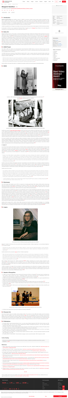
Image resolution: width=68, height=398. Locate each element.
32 (13, 186)
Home (2, 4)
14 (43, 96)
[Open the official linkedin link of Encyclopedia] (14, 389)
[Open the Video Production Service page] (63, 387)
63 (47, 318)
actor (25, 315)
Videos (28, 1)
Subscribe (5, 388)
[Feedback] (63, 389)
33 (14, 186)
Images (32, 1)
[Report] (13, 10)
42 (43, 204)
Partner (43, 388)
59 (10, 283)
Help (43, 386)
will (12, 196)
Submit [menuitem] (64, 1)
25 (17, 258)
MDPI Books (60, 383)
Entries (24, 1)
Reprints (41, 1)
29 (47, 178)
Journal (36, 1)
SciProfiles (59, 387)
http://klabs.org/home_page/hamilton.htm (39, 350)
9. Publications (55, 60)
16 (25, 131)
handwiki (20, 98)
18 (48, 132)
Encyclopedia (60, 388)
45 (23, 260)
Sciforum (59, 382)
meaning (16, 150)
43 (44, 204)
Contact (43, 387)
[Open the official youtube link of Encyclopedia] (16, 389)
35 (36, 186)
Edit (16, 6)
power (27, 149)
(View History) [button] (60, 44)
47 (25, 260)
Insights (45, 1)
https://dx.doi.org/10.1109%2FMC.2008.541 (19, 353)
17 (48, 131)
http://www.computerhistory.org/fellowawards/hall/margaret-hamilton (34, 349)
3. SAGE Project (55, 53)
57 (44, 281)
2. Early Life (54, 52)
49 (9, 264)
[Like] (4, 10)
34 (35, 186)
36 (16, 190)
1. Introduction (55, 51)
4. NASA (54, 54)
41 (42, 204)
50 (12, 267)
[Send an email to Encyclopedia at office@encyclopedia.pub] (10, 389)
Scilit (58, 386)
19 (26, 133)
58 (9, 283)
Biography (9, 4)
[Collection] (2, 10)
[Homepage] (3, 1)
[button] (9, 10)
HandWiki (59, 43)
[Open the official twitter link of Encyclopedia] (12, 389)
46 (24, 260)
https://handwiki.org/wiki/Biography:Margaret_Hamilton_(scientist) (22, 8)
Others (57, 40)
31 (12, 186)
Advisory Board (44, 383)
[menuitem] (60, 1)
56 (43, 281)
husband (45, 36)
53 (37, 276)
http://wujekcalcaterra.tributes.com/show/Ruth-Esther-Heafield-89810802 (31, 360)
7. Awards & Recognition (56, 58)
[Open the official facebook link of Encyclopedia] (18, 389)
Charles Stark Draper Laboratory (15, 130)
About (50, 1)
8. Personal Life (55, 59)
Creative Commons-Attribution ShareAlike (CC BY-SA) (29, 374)
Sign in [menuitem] (57, 1)
